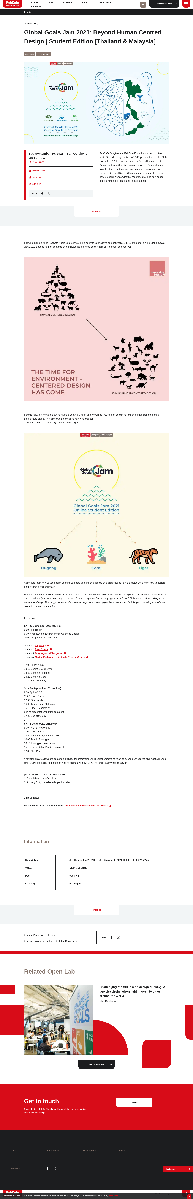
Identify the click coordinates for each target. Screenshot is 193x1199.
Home (13, 1150)
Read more (113, 1196)
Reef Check (41, 649)
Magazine (67, 2)
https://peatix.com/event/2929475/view (86, 805)
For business (53, 1150)
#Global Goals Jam (66, 941)
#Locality (52, 935)
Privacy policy (89, 1150)
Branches (36, 6)
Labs (50, 2)
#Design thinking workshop (38, 941)
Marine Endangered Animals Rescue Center (60, 657)
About (85, 2)
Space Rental (105, 2)
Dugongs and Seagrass (48, 653)
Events (34, 2)
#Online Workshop (34, 935)
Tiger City (40, 645)
